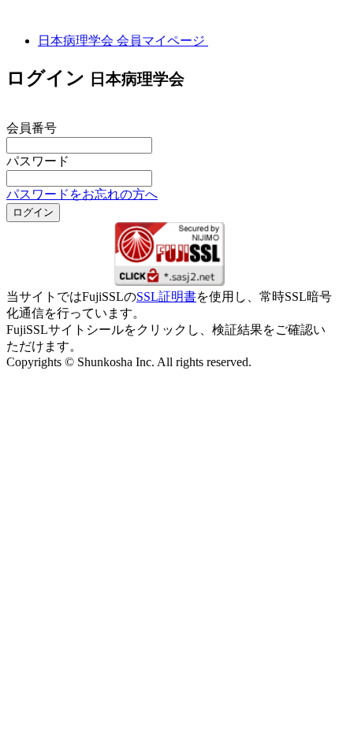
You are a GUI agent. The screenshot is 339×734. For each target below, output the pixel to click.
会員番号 (31, 128)
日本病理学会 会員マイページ (123, 40)
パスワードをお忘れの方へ (82, 194)
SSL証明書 (166, 296)
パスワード (37, 161)
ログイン (33, 212)
